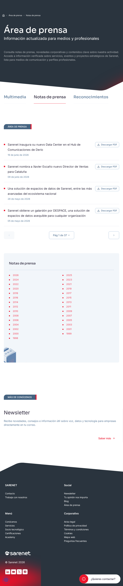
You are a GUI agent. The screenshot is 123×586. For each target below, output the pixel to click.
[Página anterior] (9, 235)
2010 (15, 311)
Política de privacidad (75, 525)
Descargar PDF (109, 144)
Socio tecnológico (14, 529)
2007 (69, 315)
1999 (69, 333)
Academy (10, 537)
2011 (68, 306)
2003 (69, 324)
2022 (16, 284)
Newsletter (69, 493)
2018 (15, 293)
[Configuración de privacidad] (6, 580)
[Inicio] (3, 15)
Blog (66, 501)
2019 (69, 288)
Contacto (10, 493)
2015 (68, 297)
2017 (68, 293)
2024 (16, 279)
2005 (69, 320)
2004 (16, 324)
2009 (69, 311)
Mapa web (69, 537)
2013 (69, 302)
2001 (69, 329)
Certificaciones (13, 533)
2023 (69, 279)
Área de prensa (15, 15)
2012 (15, 306)
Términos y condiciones (76, 529)
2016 (15, 297)
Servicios (10, 525)
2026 (16, 275)
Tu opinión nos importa (76, 497)
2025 (69, 275)
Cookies (68, 533)
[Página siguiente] (114, 235)
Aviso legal (69, 521)
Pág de (60, 235)
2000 (16, 333)
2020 (16, 288)
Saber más (104, 438)
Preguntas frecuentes (75, 541)
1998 (15, 338)
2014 (15, 302)
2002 (16, 329)
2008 (16, 315)
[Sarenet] (18, 553)
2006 (16, 320)
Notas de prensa (33, 15)
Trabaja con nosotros (16, 497)
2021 (69, 284)
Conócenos (11, 521)
